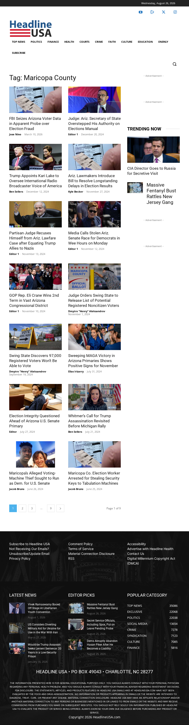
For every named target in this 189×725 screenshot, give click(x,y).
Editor (13, 431)
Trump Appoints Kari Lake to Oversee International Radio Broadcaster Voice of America (35, 180)
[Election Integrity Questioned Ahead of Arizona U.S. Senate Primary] (35, 397)
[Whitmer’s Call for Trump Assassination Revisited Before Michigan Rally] (94, 397)
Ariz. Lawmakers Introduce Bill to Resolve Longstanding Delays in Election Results (93, 180)
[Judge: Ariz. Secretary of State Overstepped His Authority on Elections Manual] (94, 100)
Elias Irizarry (76, 371)
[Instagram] (175, 12)
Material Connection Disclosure (91, 554)
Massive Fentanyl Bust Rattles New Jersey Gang (161, 193)
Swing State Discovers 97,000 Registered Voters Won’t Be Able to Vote (35, 360)
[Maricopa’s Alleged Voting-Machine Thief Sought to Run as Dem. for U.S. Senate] (35, 454)
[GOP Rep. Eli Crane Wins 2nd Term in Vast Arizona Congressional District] (35, 276)
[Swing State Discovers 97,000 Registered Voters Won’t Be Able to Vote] (35, 337)
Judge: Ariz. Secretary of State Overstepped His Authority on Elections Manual (94, 123)
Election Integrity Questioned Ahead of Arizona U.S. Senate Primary (34, 421)
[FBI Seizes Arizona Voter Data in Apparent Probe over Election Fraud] (35, 100)
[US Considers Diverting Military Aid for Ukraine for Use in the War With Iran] (17, 628)
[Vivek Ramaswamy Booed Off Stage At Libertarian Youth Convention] (17, 608)
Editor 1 (73, 134)
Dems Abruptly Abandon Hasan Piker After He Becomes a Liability (102, 644)
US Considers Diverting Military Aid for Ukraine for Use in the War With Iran (44, 628)
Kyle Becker (75, 191)
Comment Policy (80, 544)
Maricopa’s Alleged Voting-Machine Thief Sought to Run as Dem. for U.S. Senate (34, 478)
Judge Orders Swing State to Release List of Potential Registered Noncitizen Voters (93, 300)
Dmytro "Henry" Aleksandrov (86, 311)
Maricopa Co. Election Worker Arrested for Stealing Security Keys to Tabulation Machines (94, 478)
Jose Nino (15, 134)
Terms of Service (81, 549)
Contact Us (135, 554)
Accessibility (136, 544)
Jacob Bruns (16, 489)
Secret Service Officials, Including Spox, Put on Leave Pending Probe (101, 624)
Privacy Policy (19, 558)
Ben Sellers (16, 191)
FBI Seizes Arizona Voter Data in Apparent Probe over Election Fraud (35, 123)
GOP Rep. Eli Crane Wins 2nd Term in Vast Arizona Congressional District (34, 300)
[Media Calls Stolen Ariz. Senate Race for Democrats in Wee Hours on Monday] (94, 214)
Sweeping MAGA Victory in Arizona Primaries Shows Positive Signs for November (93, 360)
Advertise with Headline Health (150, 549)
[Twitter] (163, 12)
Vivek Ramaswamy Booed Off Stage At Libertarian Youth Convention (44, 608)
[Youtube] (140, 12)
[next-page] (60, 508)
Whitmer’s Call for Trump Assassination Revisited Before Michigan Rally (89, 421)
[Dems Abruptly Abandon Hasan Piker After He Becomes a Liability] (76, 644)
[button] (174, 64)
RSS (71, 558)
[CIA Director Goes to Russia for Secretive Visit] (153, 149)
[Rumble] (152, 12)
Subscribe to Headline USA (29, 544)
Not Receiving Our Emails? (29, 549)
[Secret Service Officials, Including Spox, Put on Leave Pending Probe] (76, 624)
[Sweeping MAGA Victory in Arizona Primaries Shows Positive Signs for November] (94, 337)
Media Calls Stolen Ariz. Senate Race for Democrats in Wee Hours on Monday (94, 238)
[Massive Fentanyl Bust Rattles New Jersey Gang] (135, 187)
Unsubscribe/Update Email (29, 554)
